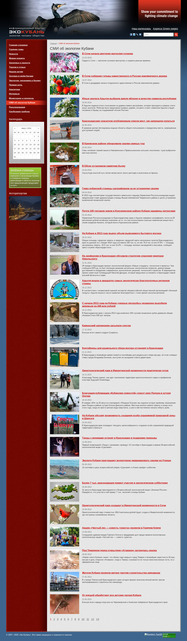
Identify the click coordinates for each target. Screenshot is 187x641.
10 (83, 619)
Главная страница (18, 45)
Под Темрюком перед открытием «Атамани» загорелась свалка (119, 550)
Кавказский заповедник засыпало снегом (106, 325)
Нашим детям (16, 71)
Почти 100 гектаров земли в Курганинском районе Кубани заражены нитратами (128, 211)
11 (87, 619)
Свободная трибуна (19, 111)
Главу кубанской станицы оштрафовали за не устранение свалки (120, 188)
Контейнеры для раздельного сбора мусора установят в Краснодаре (122, 348)
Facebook (131, 34)
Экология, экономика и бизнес (25, 80)
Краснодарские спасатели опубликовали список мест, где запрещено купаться (128, 121)
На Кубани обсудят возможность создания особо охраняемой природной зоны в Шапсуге (128, 417)
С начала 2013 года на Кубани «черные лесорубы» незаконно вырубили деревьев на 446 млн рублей (124, 304)
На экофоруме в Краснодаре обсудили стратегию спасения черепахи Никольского (123, 257)
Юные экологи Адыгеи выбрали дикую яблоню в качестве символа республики (129, 98)
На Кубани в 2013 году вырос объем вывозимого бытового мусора (121, 233)
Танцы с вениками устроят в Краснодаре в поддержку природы (119, 438)
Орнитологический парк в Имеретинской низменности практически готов (125, 370)
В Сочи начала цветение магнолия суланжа (107, 53)
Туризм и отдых (17, 67)
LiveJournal (137, 34)
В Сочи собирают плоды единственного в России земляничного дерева (124, 76)
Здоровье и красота (19, 63)
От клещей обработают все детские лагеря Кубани (111, 595)
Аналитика (14, 89)
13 (97, 619)
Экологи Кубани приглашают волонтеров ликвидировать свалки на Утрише (126, 460)
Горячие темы (16, 49)
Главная (53, 43)
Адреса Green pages (165, 28)
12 (92, 619)
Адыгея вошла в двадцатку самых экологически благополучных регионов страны (126, 282)
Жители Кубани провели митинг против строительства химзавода (121, 573)
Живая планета (17, 58)
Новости (13, 54)
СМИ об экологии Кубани (22, 102)
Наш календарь (141, 28)
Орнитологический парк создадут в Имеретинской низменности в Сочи (124, 505)
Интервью (14, 94)
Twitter (134, 34)
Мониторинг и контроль (21, 98)
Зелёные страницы (22, 170)
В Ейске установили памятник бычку (103, 166)
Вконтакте (140, 34)
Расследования (17, 107)
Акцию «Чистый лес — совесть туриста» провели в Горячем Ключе (121, 528)
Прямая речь (15, 85)
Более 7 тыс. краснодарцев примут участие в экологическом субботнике (125, 483)
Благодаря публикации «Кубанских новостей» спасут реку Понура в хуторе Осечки (126, 394)
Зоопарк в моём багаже (21, 76)
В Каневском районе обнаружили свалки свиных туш (113, 143)
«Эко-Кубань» (26, 32)
